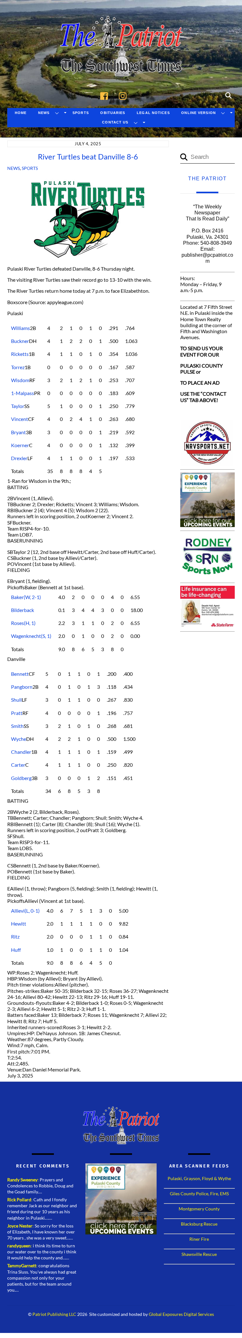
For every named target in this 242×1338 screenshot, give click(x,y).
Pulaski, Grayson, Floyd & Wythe (199, 1178)
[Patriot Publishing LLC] (121, 67)
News (43, 113)
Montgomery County (199, 1208)
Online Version (198, 113)
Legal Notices (153, 113)
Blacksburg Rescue (199, 1224)
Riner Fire (199, 1239)
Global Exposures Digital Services (181, 1314)
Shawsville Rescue (199, 1254)
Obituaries (112, 113)
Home (20, 113)
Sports (80, 113)
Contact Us (115, 122)
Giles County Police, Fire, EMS (199, 1193)
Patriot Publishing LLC (54, 1314)
